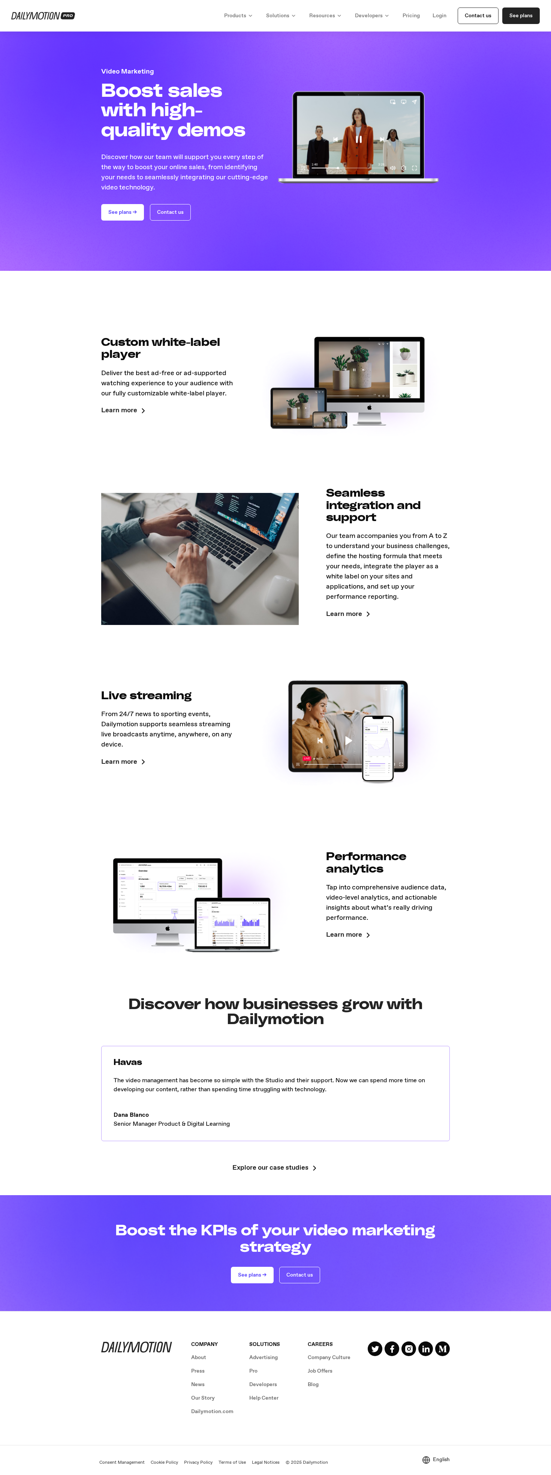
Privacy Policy (198, 1463)
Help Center (263, 1398)
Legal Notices (266, 1463)
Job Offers (320, 1371)
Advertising (263, 1357)
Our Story (203, 1398)
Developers (263, 1384)
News (198, 1384)
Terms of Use (232, 1463)
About (198, 1357)
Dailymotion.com (212, 1411)
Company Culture (329, 1357)
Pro (253, 1371)
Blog (313, 1384)
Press (198, 1371)
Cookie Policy (164, 1463)
